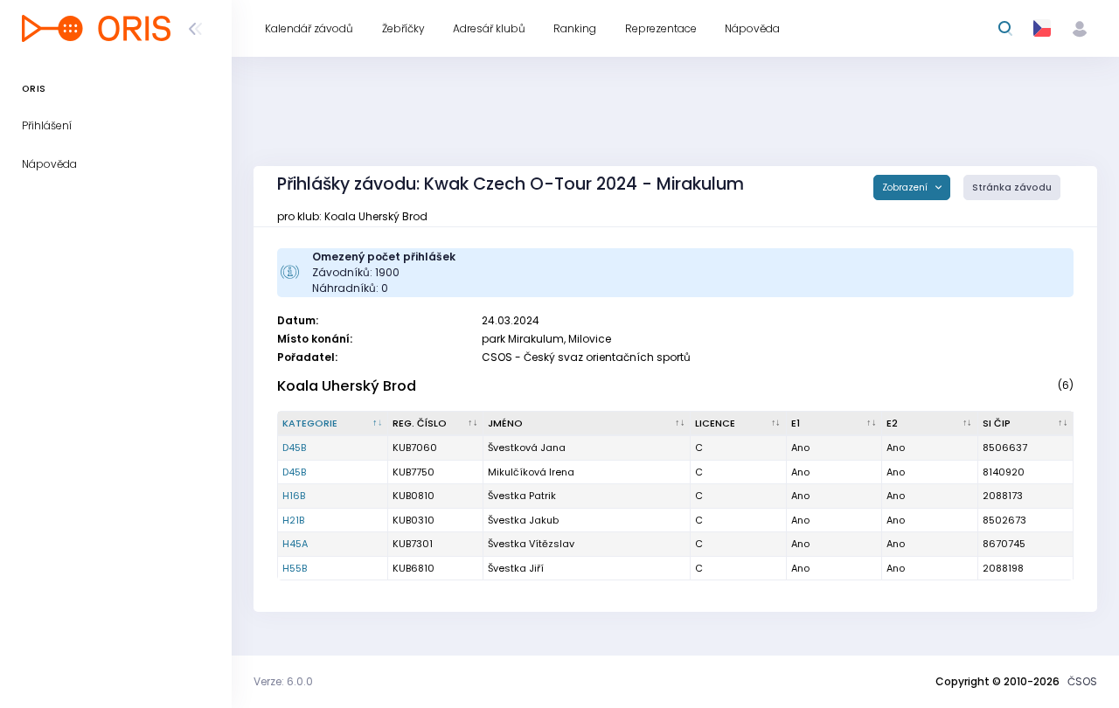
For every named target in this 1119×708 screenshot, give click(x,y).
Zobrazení (906, 187)
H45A (295, 544)
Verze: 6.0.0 (283, 681)
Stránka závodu (1012, 187)
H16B (293, 496)
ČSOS (1082, 681)
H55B (294, 568)
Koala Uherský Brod (346, 386)
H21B (293, 520)
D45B (294, 448)
